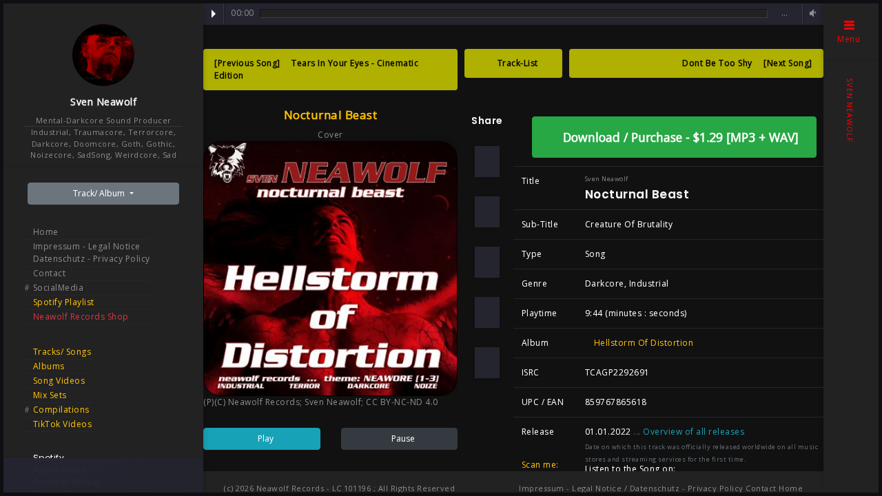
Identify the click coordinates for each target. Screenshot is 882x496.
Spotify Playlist (63, 302)
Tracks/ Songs (62, 352)
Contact (49, 273)
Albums (49, 366)
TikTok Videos (62, 424)
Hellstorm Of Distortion (642, 343)
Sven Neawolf (103, 101)
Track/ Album (100, 193)
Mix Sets (50, 395)
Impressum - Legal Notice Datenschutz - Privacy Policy (91, 252)
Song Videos (59, 380)
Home (46, 232)
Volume (811, 13)
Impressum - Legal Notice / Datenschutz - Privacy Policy (631, 488)
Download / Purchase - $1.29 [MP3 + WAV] (679, 137)
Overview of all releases (695, 431)
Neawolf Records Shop (81, 316)
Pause (402, 438)
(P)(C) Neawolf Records (251, 402)
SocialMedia (58, 287)
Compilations (61, 409)
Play (214, 14)
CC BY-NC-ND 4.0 (402, 402)
